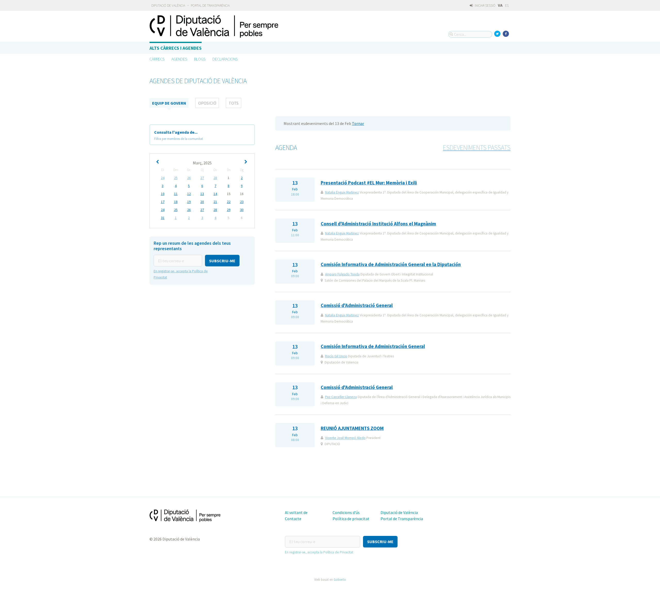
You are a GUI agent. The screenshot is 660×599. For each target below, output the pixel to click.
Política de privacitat (351, 518)
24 (162, 178)
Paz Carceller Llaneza (341, 397)
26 (189, 178)
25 (176, 178)
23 (242, 202)
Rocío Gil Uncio (336, 356)
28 (215, 178)
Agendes (179, 59)
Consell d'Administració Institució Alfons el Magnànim (378, 224)
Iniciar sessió (485, 5)
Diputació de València (168, 5)
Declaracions (225, 59)
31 (162, 218)
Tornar (358, 123)
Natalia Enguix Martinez (342, 192)
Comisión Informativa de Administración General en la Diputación (391, 264)
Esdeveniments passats (476, 148)
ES (507, 5)
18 (176, 202)
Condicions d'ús (346, 512)
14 (215, 194)
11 (176, 194)
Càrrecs (157, 59)
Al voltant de (296, 512)
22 (228, 202)
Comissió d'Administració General (357, 305)
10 (162, 194)
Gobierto (340, 579)
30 (242, 210)
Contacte (293, 518)
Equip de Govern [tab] (169, 103)
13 (202, 194)
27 (202, 178)
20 (202, 202)
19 (189, 202)
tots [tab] (233, 103)
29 (228, 210)
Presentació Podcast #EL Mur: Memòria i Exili (369, 183)
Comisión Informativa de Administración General (373, 346)
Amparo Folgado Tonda (342, 274)
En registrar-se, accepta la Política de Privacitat (319, 552)
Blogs (199, 59)
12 (189, 194)
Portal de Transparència (210, 5)
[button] (222, 260)
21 (215, 202)
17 (162, 202)
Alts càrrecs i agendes (176, 48)
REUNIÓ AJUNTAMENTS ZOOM (352, 428)
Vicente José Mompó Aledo (345, 438)
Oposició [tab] (207, 103)
